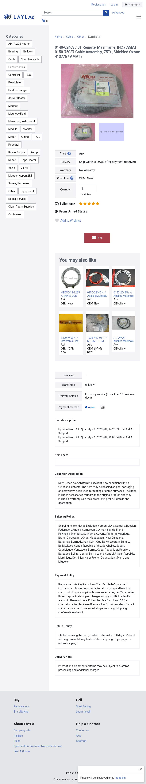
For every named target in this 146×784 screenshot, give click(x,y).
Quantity (65, 189)
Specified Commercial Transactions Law (38, 746)
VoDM (24, 167)
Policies (18, 735)
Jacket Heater (16, 98)
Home (58, 36)
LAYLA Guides (22, 751)
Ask (100, 238)
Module (12, 129)
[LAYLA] (19, 16)
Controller (14, 74)
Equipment (27, 191)
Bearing (13, 51)
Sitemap (81, 740)
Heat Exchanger (17, 90)
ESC (28, 74)
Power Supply (16, 152)
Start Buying (21, 711)
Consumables (16, 67)
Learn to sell (83, 711)
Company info (22, 730)
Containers (14, 214)
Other (11, 191)
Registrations (22, 706)
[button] (73, 766)
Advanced (118, 12)
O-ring (25, 136)
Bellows (28, 51)
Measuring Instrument (21, 121)
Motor (12, 136)
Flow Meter (15, 82)
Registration (98, 4)
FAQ (78, 735)
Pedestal (13, 144)
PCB (37, 136)
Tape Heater (28, 160)
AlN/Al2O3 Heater (19, 43)
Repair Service (17, 198)
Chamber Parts (30, 59)
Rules (17, 740)
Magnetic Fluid (17, 113)
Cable (11, 59)
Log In (114, 4)
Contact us (82, 730)
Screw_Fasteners (18, 183)
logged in (120, 777)
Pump (34, 152)
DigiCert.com (73, 772)
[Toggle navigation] (138, 17)
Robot (12, 160)
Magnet (13, 105)
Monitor (27, 129)
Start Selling (83, 706)
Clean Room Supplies (21, 206)
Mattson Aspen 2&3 (20, 175)
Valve (11, 167)
